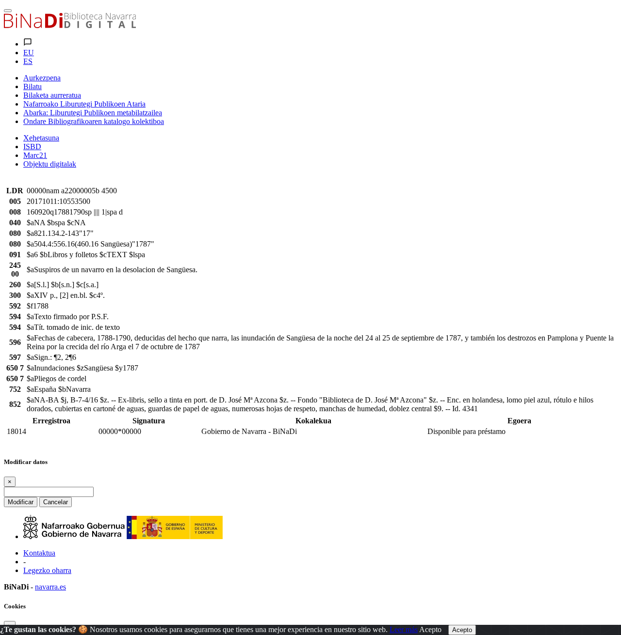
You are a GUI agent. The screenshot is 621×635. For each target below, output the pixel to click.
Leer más (404, 629)
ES (28, 61)
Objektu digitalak (49, 164)
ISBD (32, 146)
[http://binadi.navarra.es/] (70, 25)
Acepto (430, 629)
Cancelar (55, 502)
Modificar (20, 502)
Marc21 (35, 155)
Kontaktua (39, 553)
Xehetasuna (41, 138)
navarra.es (50, 587)
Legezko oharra (47, 570)
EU (28, 52)
